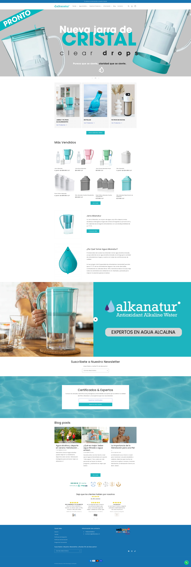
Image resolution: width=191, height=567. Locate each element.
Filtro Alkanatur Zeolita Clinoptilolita (84, 195)
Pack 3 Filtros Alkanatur (60, 193)
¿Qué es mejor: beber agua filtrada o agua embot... (93, 447)
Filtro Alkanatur (120, 168)
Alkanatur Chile (62, 563)
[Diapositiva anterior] (92, 78)
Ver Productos (60, 125)
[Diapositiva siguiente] (98, 78)
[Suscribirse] (107, 370)
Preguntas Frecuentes (60, 542)
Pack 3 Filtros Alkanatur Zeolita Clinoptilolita (104, 196)
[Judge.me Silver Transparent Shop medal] (105, 484)
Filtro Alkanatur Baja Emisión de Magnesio (124, 196)
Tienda (56, 534)
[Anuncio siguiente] (136, 1)
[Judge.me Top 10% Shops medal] (118, 484)
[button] (74, 6)
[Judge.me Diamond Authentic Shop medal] (93, 484)
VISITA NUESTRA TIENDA (95, 132)
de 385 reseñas (95, 498)
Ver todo (95, 203)
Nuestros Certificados (95, 400)
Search (56, 532)
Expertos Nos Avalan (95, 404)
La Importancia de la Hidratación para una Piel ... (123, 447)
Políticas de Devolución (61, 539)
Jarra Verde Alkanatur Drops (103, 168)
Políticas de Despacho (60, 537)
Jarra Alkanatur (58, 168)
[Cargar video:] (95, 319)
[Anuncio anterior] (55, 1)
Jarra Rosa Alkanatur (80, 168)
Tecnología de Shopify (71, 563)
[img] (95, 496)
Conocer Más (93, 231)
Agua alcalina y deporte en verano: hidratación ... (67, 446)
